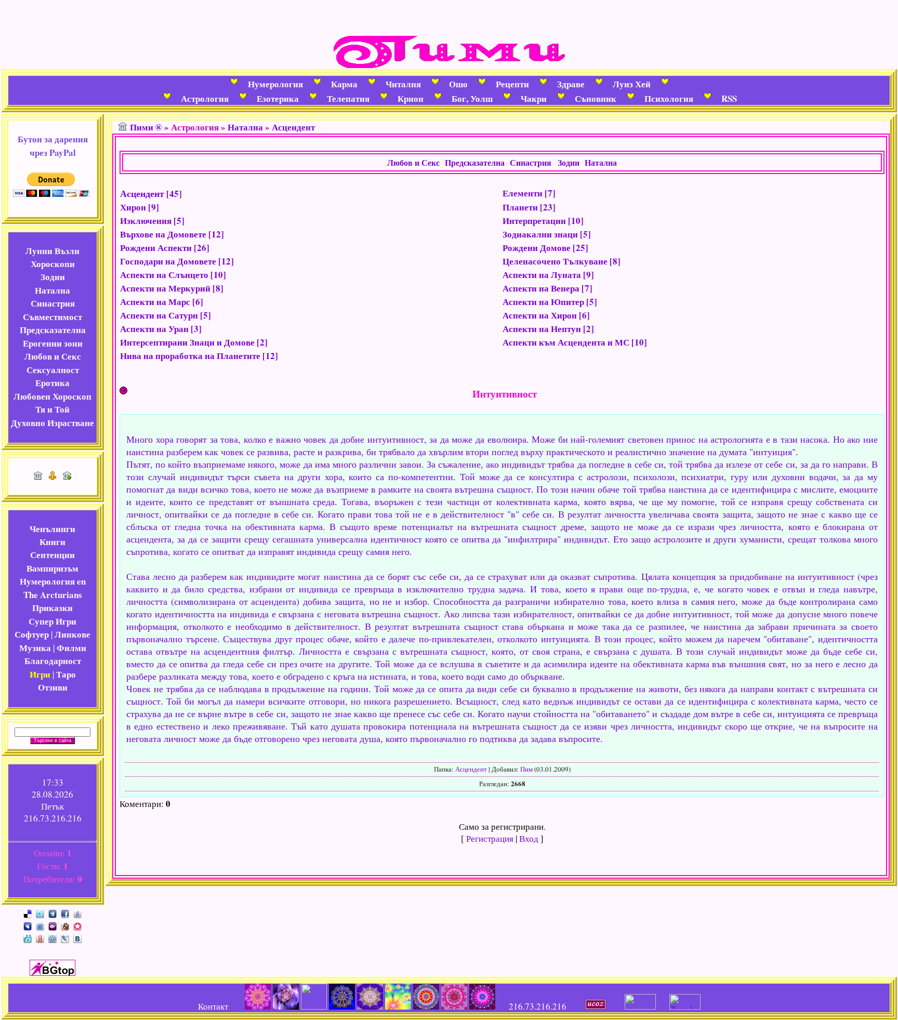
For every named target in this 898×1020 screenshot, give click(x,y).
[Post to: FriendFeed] (40, 925)
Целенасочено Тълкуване (555, 261)
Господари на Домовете (168, 261)
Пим (526, 769)
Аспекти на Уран (154, 328)
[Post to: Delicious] (27, 913)
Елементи (523, 193)
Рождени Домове (537, 247)
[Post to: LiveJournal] (65, 938)
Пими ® (146, 127)
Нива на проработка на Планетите (190, 355)
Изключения (145, 220)
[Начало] (38, 476)
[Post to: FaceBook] (65, 913)
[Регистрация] (52, 476)
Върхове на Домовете (163, 234)
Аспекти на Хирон (540, 315)
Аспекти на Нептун (542, 328)
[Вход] (67, 476)
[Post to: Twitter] (40, 913)
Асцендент (293, 127)
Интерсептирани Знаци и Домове (187, 342)
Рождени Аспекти (156, 247)
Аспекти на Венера (541, 288)
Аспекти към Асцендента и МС (566, 342)
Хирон (133, 207)
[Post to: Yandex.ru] (40, 938)
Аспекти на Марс (155, 301)
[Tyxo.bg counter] (685, 1006)
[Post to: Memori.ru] (77, 925)
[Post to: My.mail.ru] (52, 938)
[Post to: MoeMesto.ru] (27, 938)
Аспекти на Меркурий (165, 288)
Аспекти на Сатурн (159, 315)
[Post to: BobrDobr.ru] (65, 925)
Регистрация (489, 838)
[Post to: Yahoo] (52, 925)
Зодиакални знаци (540, 234)
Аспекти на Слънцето (164, 274)
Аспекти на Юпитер (543, 301)
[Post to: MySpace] (27, 925)
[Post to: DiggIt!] (52, 913)
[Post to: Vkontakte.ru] (77, 938)
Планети (520, 207)
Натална (245, 127)
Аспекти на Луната (542, 274)
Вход (528, 838)
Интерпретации (534, 220)
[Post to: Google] (77, 913)
